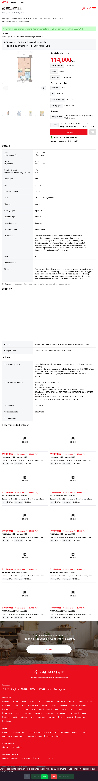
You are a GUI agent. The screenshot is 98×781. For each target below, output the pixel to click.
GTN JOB (50, 758)
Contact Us (49, 649)
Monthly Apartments (35, 736)
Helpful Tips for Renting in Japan (66, 732)
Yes (44, 777)
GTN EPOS (39, 758)
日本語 (5, 689)
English (15, 689)
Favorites (5, 732)
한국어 (33, 689)
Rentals (14, 2)
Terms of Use (17, 747)
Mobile (23, 2)
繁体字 (42, 689)
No (53, 777)
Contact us (69, 132)
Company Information (10, 758)
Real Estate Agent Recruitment (13, 736)
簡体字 (24, 689)
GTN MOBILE (26, 758)
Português (59, 689)
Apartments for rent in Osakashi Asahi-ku (49, 19)
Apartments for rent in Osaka (22, 19)
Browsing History (19, 732)
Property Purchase (53, 736)
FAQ (83, 732)
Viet (50, 689)
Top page (5, 19)
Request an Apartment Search (40, 732)
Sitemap (5, 747)
